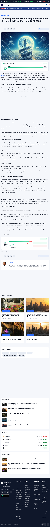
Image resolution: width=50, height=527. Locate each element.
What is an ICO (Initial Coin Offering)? (37, 489)
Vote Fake (41, 246)
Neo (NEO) (44, 506)
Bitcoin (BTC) (44, 485)
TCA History (18, 518)
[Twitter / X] (2, 492)
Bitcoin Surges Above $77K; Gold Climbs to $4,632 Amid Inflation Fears (22, 403)
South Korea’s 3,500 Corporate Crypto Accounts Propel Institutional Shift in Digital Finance (37, 315)
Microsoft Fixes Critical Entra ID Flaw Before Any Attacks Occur (21, 408)
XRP (43, 515)
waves (2, 75)
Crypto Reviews (28, 4)
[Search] (44, 5)
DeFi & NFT (29, 352)
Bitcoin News (13, 352)
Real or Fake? (19, 496)
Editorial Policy (19, 490)
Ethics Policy (18, 512)
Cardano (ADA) (45, 517)
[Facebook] (8, 29)
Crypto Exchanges (18, 4)
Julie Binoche (11, 262)
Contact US (18, 486)
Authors (17, 488)
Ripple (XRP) (44, 495)
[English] (47, 5)
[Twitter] (5, 29)
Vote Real (41, 243)
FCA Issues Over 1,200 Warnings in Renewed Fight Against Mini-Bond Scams (23, 424)
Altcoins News (7, 12)
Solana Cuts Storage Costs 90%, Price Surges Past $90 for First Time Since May (24, 468)
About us (18, 484)
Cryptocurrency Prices (36, 4)
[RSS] (11, 492)
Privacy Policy (19, 492)
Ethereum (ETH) (45, 487)
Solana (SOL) (44, 513)
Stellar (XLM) (21, 355)
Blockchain (27, 500)
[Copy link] (14, 29)
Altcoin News (27, 496)
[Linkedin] (11, 29)
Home (2, 12)
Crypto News (10, 4)
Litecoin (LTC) (45, 489)
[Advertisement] (25, 106)
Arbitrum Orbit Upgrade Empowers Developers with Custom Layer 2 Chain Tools (24, 418)
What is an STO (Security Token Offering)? (37, 500)
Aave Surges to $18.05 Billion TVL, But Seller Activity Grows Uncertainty (22, 413)
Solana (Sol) (44, 504)
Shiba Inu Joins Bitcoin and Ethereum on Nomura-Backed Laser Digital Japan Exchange (11, 315)
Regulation (27, 502)
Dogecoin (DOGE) (21, 352)
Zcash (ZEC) (44, 499)
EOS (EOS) (44, 497)
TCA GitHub (18, 494)
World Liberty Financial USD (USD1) (10, 355)
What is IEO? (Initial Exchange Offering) (37, 494)
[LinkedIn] (8, 492)
